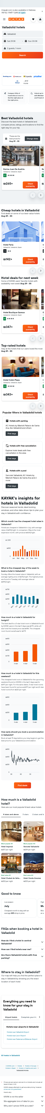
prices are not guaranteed (12, 1089)
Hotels (20, 1066)
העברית (22, 12)
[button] (42, 11)
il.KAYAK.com (10, 1066)
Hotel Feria (8, 244)
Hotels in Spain (11, 1068)
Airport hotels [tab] (11, 1017)
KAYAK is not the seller (13, 1096)
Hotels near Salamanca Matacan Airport (22, 1039)
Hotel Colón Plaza (11, 380)
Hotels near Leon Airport (16, 1035)
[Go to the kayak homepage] (16, 19)
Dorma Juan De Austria (13, 169)
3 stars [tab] (25, 814)
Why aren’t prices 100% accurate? (19, 1105)
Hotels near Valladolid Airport (18, 1032)
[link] (12, 433)
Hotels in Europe (30, 1066)
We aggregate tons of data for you (19, 1101)
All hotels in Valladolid (10, 1055)
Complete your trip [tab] (29, 1017)
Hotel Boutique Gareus (14, 312)
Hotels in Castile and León (28, 1068)
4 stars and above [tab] (11, 814)
